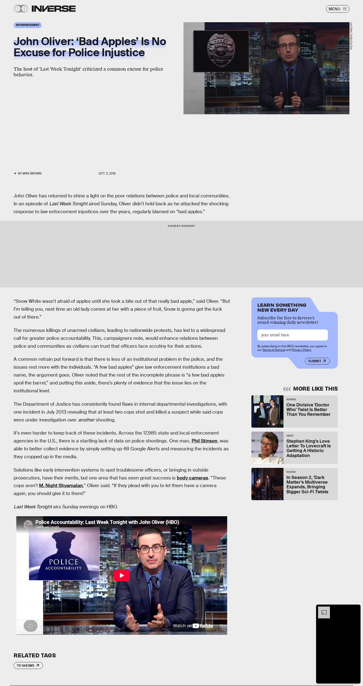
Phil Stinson (204, 441)
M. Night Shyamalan (61, 485)
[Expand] (321, 609)
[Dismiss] (355, 609)
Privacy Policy (301, 350)
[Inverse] (54, 8)
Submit (314, 361)
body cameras (192, 478)
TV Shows (25, 665)
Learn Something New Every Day (281, 307)
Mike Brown (31, 173)
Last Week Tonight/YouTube (351, 36)
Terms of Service (273, 350)
